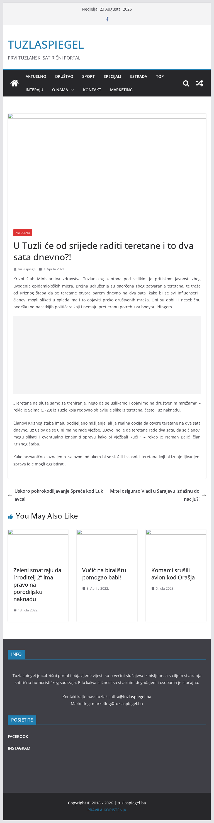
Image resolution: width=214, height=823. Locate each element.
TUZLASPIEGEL (46, 44)
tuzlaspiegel (27, 269)
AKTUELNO (36, 76)
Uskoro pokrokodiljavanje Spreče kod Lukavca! (58, 495)
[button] (71, 90)
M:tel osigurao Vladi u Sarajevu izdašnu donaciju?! (155, 495)
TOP (160, 76)
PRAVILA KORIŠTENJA (106, 809)
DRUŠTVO (64, 76)
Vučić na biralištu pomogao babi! (104, 573)
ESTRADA (138, 76)
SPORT (88, 76)
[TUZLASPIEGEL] (14, 83)
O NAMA (60, 89)
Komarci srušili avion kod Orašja (173, 573)
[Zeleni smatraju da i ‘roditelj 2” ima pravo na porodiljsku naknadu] (38, 533)
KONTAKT (92, 89)
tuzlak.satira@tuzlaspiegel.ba (123, 696)
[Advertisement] (107, 355)
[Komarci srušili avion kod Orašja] (176, 533)
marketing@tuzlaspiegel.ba (117, 703)
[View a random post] (199, 83)
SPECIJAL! (112, 76)
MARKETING (121, 89)
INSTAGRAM (19, 748)
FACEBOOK (18, 736)
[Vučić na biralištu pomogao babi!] (107, 533)
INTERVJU (34, 89)
